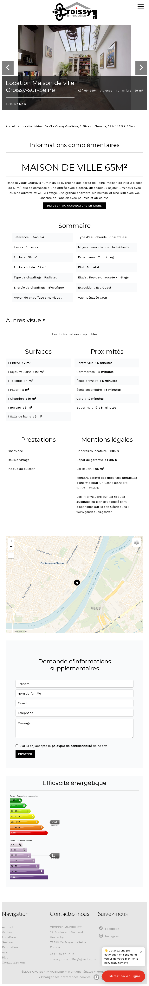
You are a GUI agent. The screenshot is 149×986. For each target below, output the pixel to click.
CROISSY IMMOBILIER (66, 927)
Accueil (10, 126)
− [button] (11, 546)
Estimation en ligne (123, 976)
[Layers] (136, 542)
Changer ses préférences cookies (66, 977)
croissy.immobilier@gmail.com (73, 959)
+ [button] (11, 540)
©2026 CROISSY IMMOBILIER (43, 971)
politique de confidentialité (72, 746)
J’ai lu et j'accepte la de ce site (63, 746)
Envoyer (25, 754)
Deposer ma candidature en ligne (74, 205)
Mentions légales (80, 971)
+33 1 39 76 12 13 (62, 954)
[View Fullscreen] (11, 555)
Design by (106, 977)
